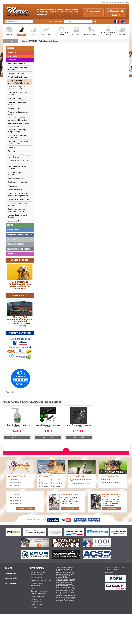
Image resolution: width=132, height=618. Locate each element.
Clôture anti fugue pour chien (18, 199)
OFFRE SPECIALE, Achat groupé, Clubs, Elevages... (18, 82)
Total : (116, 15)
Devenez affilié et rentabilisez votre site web (80, 484)
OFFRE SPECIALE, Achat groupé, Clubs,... (43, 41)
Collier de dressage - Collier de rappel (18, 204)
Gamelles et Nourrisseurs (17, 77)
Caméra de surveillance (16, 190)
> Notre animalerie (36, 575)
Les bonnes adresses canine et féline (81, 479)
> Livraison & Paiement (38, 594)
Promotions (12, 53)
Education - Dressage (16, 98)
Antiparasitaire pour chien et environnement (18, 125)
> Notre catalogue (36, 577)
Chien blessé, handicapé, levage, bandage (17, 131)
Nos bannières (57, 483)
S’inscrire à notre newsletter (111, 482)
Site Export (56, 486)
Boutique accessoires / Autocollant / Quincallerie (17, 210)
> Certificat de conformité (38, 591)
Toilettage (11, 147)
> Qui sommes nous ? (37, 572)
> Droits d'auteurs (36, 604)
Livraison (44, 480)
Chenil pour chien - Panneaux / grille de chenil (19, 156)
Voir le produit (17, 437)
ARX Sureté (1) (16, 503)
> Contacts (33, 607)
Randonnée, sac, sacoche (17, 182)
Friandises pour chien (16, 73)
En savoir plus (69, 508)
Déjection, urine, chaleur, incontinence (17, 137)
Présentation (14, 479)
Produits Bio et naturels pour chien (18, 113)
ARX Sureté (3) (16, 497)
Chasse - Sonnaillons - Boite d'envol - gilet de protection (18, 195)
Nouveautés (12, 56)
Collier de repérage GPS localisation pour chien (17, 88)
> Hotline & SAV (35, 599)
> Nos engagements (37, 596)
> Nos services (35, 585)
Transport (11, 151)
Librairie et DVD (13, 221)
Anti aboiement (13, 186)
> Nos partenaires (36, 602)
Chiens (24, 41)
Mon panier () (117, 11)
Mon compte (95, 11)
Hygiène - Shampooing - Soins (17, 103)
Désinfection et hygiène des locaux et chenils (18, 142)
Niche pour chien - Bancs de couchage (18, 168)
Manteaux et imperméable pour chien (17, 174)
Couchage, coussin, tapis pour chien (17, 94)
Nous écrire (106, 479)
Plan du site (109, 572)
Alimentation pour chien (16, 64)
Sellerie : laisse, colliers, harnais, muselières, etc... (17, 119)
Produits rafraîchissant (16, 178)
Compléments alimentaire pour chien (17, 68)
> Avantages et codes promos (40, 580)
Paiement (44, 483)
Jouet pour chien (14, 108)
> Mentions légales (36, 583)
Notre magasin (14, 485)
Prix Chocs (12, 60)
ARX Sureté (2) (16, 500)
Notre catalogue (58, 480)
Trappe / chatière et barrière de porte (18, 216)
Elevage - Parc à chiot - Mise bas (19, 162)
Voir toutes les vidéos (25, 508)
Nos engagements (15, 482)
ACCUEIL (9, 34)
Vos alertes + (45, 486)
